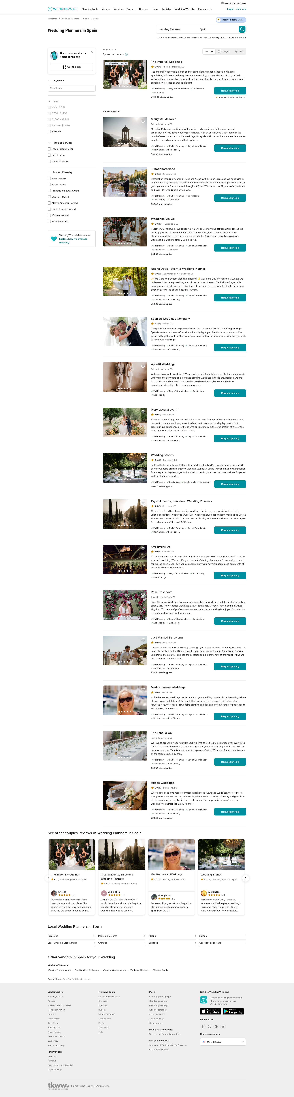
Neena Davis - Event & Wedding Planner (178, 269)
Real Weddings (156, 1018)
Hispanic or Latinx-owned (65, 190)
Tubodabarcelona (163, 169)
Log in (230, 9)
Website (184, 9)
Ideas (155, 9)
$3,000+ (56, 131)
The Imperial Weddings (166, 62)
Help (100, 1032)
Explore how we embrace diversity (73, 240)
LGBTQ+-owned (60, 196)
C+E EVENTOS (161, 546)
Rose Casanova (161, 592)
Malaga (203, 935)
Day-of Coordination (63, 148)
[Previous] (48, 878)
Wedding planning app (160, 996)
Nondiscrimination (56, 1010)
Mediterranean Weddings (168, 687)
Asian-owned (59, 184)
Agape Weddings (162, 783)
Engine (101, 1023)
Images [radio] (226, 51)
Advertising (53, 1023)
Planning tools (90, 9)
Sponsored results (113, 54)
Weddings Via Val (163, 219)
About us (52, 1001)
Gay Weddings (55, 1069)
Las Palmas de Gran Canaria (62, 942)
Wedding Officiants (139, 970)
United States (214, 1042)
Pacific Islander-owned (64, 209)
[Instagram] (223, 1026)
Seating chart (104, 1018)
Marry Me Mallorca (163, 119)
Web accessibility (56, 1045)
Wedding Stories (162, 455)
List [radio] (211, 51)
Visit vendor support (159, 1049)
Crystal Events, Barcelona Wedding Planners (181, 501)
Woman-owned (60, 221)
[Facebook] (202, 1026)
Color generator (157, 1014)
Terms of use (54, 1027)
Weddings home (56, 996)
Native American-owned (65, 203)
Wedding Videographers (114, 970)
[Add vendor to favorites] (143, 64)
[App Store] (210, 1014)
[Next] (245, 878)
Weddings (53, 18)
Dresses (143, 9)
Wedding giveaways (158, 1005)
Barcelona (53, 935)
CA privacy (53, 1041)
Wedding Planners (71, 18)
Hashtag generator (158, 1001)
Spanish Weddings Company (170, 319)
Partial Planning (60, 161)
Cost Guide (103, 1027)
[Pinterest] (216, 1026)
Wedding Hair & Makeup (87, 970)
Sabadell (153, 942)
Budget (102, 1010)
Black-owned (59, 178)
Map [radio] (241, 51)
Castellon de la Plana (210, 942)
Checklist (102, 1001)
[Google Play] (233, 1014)
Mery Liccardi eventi (164, 409)
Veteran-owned (60, 215)
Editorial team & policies (59, 1005)
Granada (102, 942)
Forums (131, 9)
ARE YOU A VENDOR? (235, 3)
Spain (86, 18)
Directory (52, 1056)
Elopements (205, 9)
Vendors (118, 9)
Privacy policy (54, 1032)
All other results (112, 111)
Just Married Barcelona (167, 637)
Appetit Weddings (163, 364)
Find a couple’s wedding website (165, 1034)
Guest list (102, 1005)
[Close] (92, 51)
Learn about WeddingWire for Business (168, 1045)
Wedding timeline (157, 1010)
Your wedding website (109, 996)
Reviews (52, 1060)
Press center (54, 1018)
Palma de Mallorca (107, 935)
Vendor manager (106, 1014)
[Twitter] (209, 1026)
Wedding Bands (160, 970)
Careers (52, 1014)
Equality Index (218, 37)
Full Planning (58, 155)
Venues (106, 9)
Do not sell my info (57, 1036)
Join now (241, 9)
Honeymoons (155, 1023)
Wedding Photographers (59, 970)
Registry (166, 9)
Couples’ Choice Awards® (60, 1065)
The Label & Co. (161, 733)
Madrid (152, 935)
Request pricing (230, 90)
